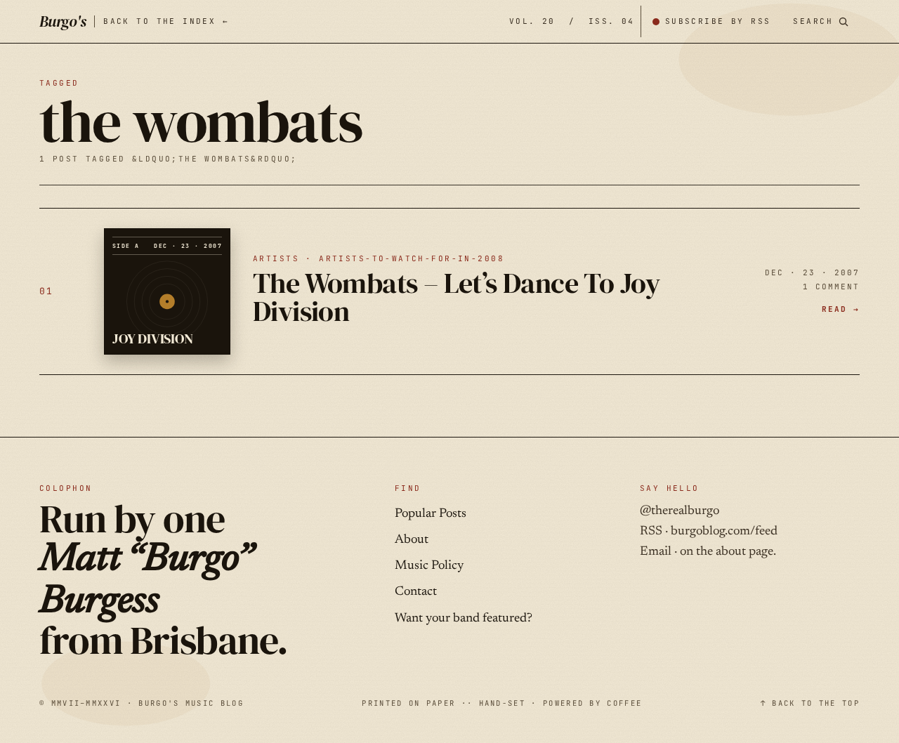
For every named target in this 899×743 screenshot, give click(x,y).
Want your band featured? (463, 618)
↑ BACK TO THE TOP (810, 703)
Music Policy (429, 566)
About (411, 540)
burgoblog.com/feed (724, 531)
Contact (416, 592)
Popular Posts (430, 514)
